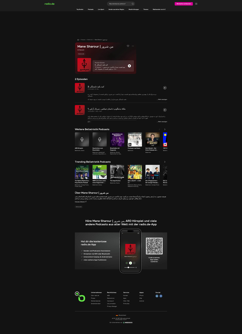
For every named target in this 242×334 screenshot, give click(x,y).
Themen (145, 9)
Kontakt (125, 295)
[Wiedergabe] (129, 65)
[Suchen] (133, 4)
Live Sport (101, 9)
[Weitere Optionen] (133, 46)
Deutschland (122, 315)
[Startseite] (78, 39)
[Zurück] (159, 128)
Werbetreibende (95, 301)
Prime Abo (126, 303)
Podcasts (90, 9)
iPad (140, 298)
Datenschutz (110, 298)
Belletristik (81, 54)
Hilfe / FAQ (126, 301)
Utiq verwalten (111, 303)
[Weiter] (165, 128)
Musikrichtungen (134, 9)
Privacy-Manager (112, 306)
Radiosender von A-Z (159, 9)
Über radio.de (95, 295)
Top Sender (80, 9)
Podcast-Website (80, 201)
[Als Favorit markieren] (128, 45)
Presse (93, 298)
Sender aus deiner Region (116, 9)
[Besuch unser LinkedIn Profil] (157, 296)
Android (141, 301)
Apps (124, 298)
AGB (108, 295)
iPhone (141, 295)
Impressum (110, 301)
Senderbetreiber (96, 303)
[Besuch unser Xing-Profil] (161, 296)
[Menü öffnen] (196, 4)
